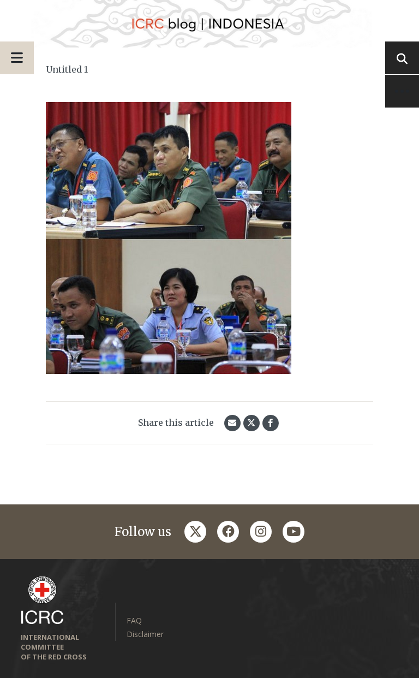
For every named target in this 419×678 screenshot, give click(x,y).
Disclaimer (145, 634)
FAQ (134, 620)
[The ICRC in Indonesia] (209, 23)
